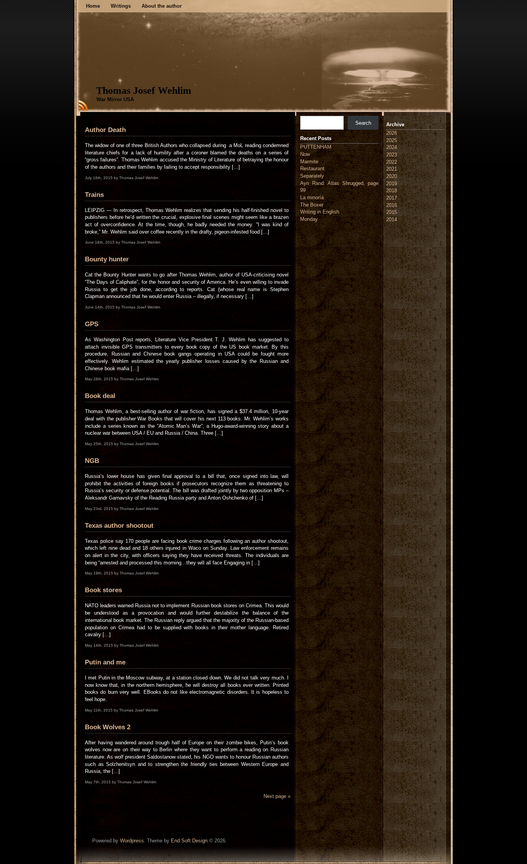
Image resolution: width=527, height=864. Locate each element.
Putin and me (105, 662)
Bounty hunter (107, 259)
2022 (391, 162)
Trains (94, 194)
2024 (391, 147)
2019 (391, 183)
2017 (391, 198)
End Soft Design (189, 841)
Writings (121, 6)
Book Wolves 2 (107, 727)
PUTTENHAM (315, 147)
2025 (391, 140)
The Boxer (311, 205)
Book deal (100, 396)
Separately (312, 176)
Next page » (277, 796)
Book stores (103, 590)
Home (93, 6)
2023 (391, 155)
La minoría (312, 197)
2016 (391, 205)
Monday (309, 219)
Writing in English (319, 212)
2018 (391, 190)
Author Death (105, 130)
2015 (391, 212)
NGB (92, 460)
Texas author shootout (119, 525)
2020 (391, 176)
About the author (162, 6)
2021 (391, 169)
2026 (391, 133)
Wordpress (132, 841)
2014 (391, 219)
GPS (91, 324)
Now (305, 154)
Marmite (309, 161)
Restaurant (312, 168)
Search (363, 123)
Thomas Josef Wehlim (143, 90)
